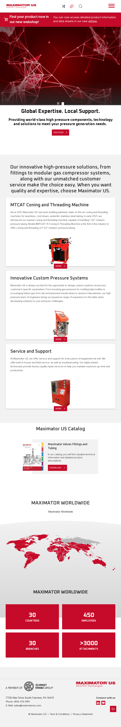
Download (55, 468)
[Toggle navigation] (111, 6)
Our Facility (58, 103)
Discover (58, 132)
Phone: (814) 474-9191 (18, 701)
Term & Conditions (60, 714)
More (58, 266)
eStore (92, 21)
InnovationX (63, 103)
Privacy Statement (83, 714)
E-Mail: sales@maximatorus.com (23, 705)
